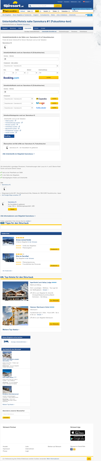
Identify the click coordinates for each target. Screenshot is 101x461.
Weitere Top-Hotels (10, 330)
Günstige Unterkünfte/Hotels (31, 31)
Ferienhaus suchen (11, 126)
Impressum (6, 449)
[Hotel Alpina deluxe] (7, 373)
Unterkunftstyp (43, 70)
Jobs (79, 1)
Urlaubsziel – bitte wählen (11, 63)
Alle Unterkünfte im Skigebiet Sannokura (18, 154)
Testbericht (54, 249)
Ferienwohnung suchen (13, 122)
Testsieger (60, 1)
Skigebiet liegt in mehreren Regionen (81, 8)
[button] (11, 78)
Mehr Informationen (53, 459)
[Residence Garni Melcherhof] (7, 389)
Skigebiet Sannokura (23, 24)
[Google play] (77, 440)
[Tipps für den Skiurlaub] (88, 15)
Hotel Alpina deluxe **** (9, 377)
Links (27, 446)
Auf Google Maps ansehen (10, 195)
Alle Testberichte (7, 271)
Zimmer (29, 70)
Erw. (5, 70)
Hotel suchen (9, 121)
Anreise (36, 28)
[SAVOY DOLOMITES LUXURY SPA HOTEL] (7, 355)
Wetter (53, 15)
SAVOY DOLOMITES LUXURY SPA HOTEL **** (11, 360)
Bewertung (13, 28)
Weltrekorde (74, 1)
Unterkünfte (72, 15)
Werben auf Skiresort (54, 446)
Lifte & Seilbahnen (62, 15)
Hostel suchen (10, 132)
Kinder (17, 70)
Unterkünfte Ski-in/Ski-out (49, 31)
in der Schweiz (32, 242)
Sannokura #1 (6, 184)
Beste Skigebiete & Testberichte (22, 15)
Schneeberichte (44, 15)
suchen (49, 77)
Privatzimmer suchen (12, 130)
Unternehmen (29, 449)
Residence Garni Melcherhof (11, 394)
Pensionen (74, 31)
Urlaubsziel (7, 96)
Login (27, 451)
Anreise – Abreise (9, 56)
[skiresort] (13, 5)
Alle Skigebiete (6, 15)
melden (28, 221)
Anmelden (6, 417)
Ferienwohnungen (64, 31)
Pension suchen (10, 124)
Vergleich (35, 15)
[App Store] (77, 435)
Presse (5, 451)
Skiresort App (75, 427)
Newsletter (66, 1)
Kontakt (43, 28)
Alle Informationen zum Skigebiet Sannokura (17, 216)
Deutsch (87, 1)
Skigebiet (4, 28)
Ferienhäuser (83, 31)
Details (12, 209)
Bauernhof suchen (11, 128)
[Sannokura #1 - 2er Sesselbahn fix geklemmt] (4, 191)
